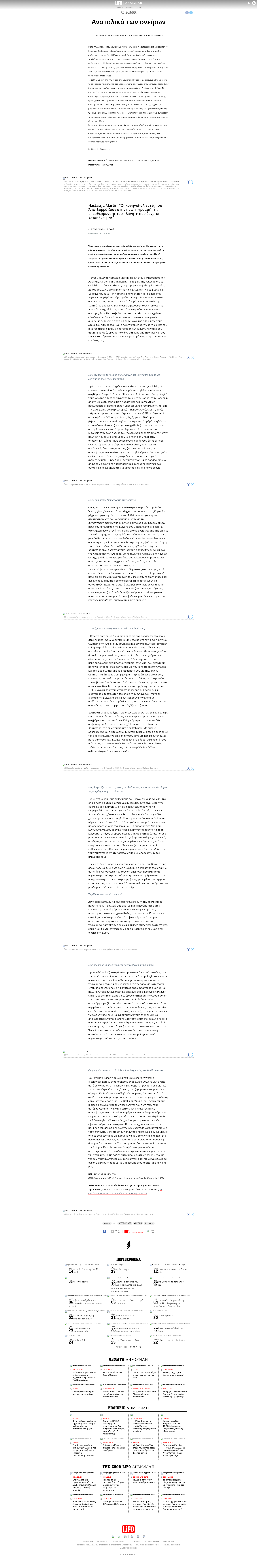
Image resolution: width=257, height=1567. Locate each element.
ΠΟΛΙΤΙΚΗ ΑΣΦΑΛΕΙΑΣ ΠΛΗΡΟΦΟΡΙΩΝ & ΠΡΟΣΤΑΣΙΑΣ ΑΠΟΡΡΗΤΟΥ (104, 1545)
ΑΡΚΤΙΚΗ (138, 1223)
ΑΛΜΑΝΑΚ (133, 3)
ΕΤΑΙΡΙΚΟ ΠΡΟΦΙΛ (151, 1542)
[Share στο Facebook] (188, 182)
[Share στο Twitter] (192, 182)
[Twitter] (191, 12)
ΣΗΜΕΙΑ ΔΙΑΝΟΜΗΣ (172, 1545)
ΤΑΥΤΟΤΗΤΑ (88, 1542)
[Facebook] (187, 12)
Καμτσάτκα (149, 1223)
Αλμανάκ (107, 1223)
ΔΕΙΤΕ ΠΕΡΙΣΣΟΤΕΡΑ (128, 1347)
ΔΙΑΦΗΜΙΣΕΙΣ (134, 1542)
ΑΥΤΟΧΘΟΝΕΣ (124, 1223)
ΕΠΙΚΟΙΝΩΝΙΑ (103, 1542)
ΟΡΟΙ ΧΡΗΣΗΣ (168, 1542)
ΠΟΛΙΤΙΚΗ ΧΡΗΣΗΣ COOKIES (148, 1545)
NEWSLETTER (118, 1542)
